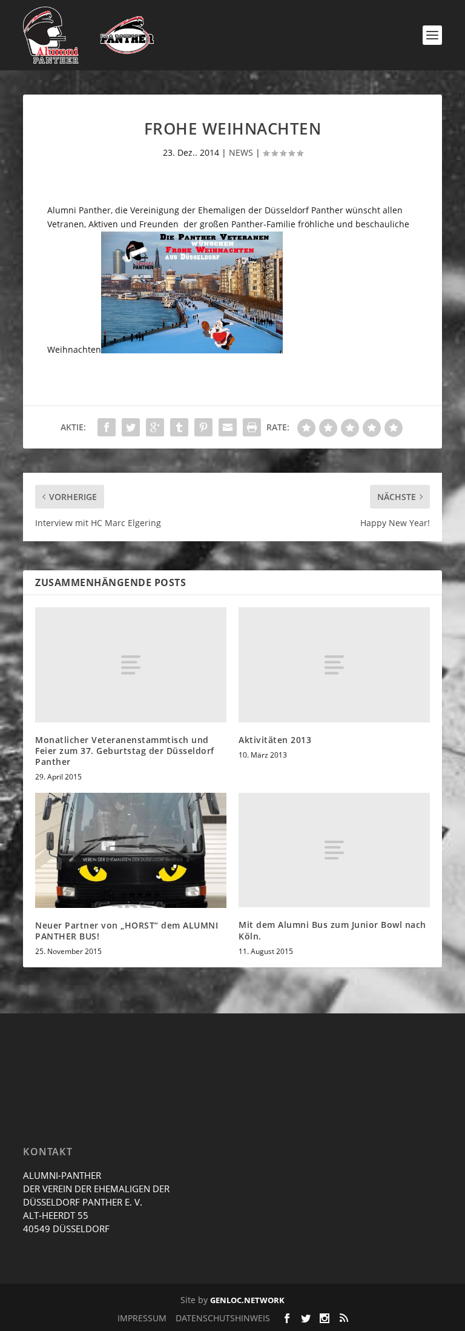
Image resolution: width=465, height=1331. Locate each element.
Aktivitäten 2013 (275, 740)
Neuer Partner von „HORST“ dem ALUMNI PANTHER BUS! (126, 930)
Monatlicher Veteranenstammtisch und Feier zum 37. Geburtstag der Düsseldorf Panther (124, 750)
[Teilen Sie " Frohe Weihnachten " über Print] (252, 427)
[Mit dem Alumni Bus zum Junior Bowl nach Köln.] (334, 850)
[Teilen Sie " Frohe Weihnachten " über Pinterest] (203, 427)
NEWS (241, 152)
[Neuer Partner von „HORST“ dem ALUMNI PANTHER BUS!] (130, 850)
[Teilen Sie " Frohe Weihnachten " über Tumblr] (179, 427)
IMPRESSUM (142, 1318)
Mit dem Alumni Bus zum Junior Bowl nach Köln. (332, 930)
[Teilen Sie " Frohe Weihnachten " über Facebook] (106, 427)
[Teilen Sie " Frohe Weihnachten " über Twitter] (131, 427)
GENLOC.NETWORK (247, 1300)
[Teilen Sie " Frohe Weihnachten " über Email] (228, 427)
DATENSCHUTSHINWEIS (223, 1318)
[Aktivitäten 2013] (334, 664)
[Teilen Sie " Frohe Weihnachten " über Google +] (155, 427)
